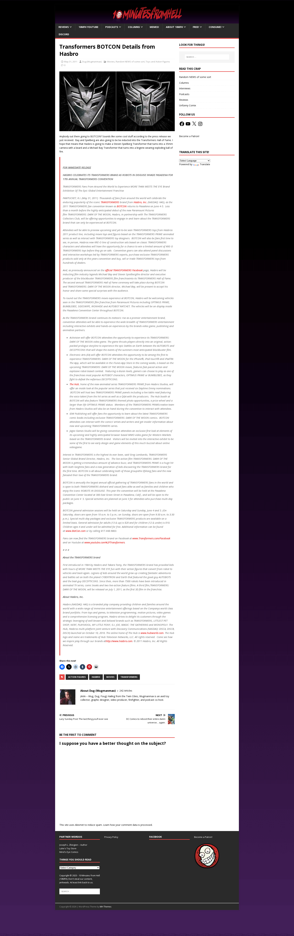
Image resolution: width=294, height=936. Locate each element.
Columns (134, 27)
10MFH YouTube (88, 27)
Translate (205, 164)
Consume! (215, 27)
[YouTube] (188, 124)
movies (110, 677)
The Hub (74, 384)
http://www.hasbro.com (119, 641)
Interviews (184, 88)
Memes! (154, 27)
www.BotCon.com (76, 530)
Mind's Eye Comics (68, 851)
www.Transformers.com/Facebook (151, 538)
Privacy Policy (111, 837)
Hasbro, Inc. (140, 202)
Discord (64, 34)
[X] (194, 124)
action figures (77, 677)
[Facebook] (182, 124)
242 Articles (125, 690)
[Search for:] (207, 57)
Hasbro (96, 677)
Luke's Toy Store (67, 848)
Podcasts (111, 27)
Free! (196, 27)
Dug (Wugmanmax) (92, 61)
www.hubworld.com (152, 633)
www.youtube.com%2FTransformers (104, 542)
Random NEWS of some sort (130, 61)
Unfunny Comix (187, 105)
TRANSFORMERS (110, 202)
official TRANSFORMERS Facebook (124, 270)
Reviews (64, 27)
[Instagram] (200, 124)
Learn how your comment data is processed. (127, 824)
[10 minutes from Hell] (147, 21)
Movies (111, 61)
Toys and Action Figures (158, 61)
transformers (128, 677)
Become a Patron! (189, 136)
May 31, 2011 (70, 61)
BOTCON (122, 206)
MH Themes (105, 906)
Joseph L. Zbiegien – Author (73, 844)
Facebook (155, 836)
